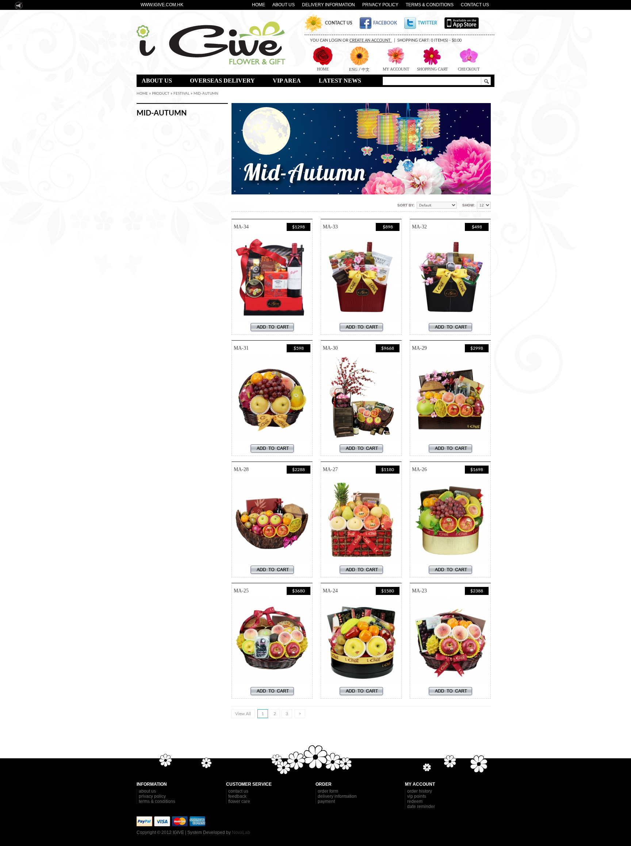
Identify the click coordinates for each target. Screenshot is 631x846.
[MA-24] (361, 641)
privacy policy (152, 796)
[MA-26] (450, 519)
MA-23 (419, 590)
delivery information (337, 796)
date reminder (421, 806)
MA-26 (419, 469)
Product (160, 93)
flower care (239, 801)
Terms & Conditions (430, 4)
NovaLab (241, 832)
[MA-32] (450, 277)
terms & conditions (157, 801)
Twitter (427, 23)
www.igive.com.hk (162, 4)
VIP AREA (287, 80)
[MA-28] (272, 519)
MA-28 (241, 469)
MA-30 (330, 348)
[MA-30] (361, 398)
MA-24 (330, 590)
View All (243, 714)
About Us (283, 4)
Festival (181, 93)
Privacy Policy (380, 4)
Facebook (385, 23)
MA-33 (330, 226)
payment (326, 801)
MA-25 (241, 590)
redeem (414, 801)
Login (335, 40)
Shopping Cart (432, 69)
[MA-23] (450, 641)
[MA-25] (272, 641)
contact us (238, 791)
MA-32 (419, 226)
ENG (354, 69)
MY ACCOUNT (396, 69)
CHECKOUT (469, 69)
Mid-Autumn (206, 93)
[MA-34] (272, 277)
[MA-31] (272, 398)
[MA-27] (361, 519)
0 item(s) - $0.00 (446, 40)
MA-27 (330, 469)
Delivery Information (328, 4)
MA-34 (241, 226)
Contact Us (475, 4)
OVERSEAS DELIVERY (222, 80)
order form (328, 791)
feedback (237, 796)
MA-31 (241, 348)
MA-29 (419, 348)
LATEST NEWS (340, 80)
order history (419, 791)
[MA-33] (361, 277)
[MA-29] (450, 398)
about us (147, 791)
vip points (416, 796)
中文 (365, 69)
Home (258, 4)
